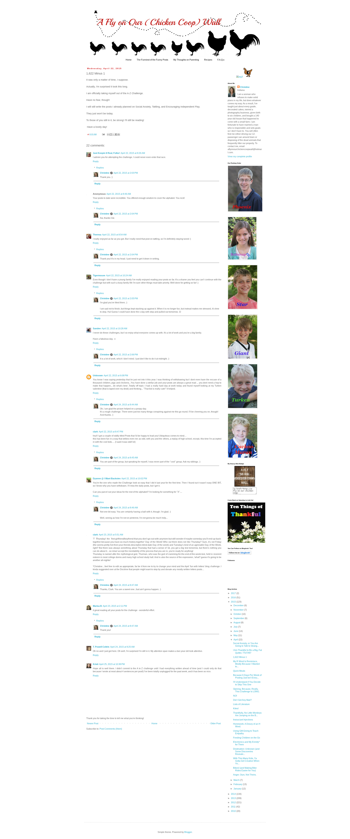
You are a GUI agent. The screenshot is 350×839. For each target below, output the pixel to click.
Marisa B (97, 606)
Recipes (208, 60)
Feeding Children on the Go (246, 738)
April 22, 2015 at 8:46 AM (119, 194)
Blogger (188, 832)
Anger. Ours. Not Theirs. (244, 775)
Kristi (95, 664)
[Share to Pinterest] (118, 134)
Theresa (97, 234)
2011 (233, 807)
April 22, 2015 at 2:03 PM (125, 173)
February (238, 784)
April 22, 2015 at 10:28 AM (114, 328)
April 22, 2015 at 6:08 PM (116, 375)
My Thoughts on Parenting (186, 60)
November (239, 610)
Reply (96, 161)
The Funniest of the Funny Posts (152, 60)
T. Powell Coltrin (101, 647)
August (237, 622)
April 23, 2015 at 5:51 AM (111, 535)
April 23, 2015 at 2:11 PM (115, 606)
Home (129, 60)
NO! (235, 696)
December (239, 605)
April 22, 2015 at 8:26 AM (133, 153)
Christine (104, 173)
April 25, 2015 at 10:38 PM (112, 664)
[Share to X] (113, 134)
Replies (100, 168)
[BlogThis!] (111, 134)
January (238, 788)
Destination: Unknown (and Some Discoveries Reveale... (246, 751)
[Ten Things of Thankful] (246, 542)
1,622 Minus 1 (240, 657)
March (237, 780)
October (238, 614)
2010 (233, 811)
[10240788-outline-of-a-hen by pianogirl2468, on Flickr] (248, 77)
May (236, 635)
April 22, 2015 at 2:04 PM (125, 214)
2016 (233, 597)
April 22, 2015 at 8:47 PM (111, 431)
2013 (233, 798)
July (236, 627)
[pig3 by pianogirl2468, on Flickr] (239, 77)
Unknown (98, 375)
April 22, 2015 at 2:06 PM (125, 354)
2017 (233, 593)
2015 (233, 602)
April (236, 639)
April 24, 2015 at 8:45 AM (125, 457)
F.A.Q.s (220, 60)
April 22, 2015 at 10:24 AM (119, 275)
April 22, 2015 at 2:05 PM (125, 298)
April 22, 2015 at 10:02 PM (134, 478)
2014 (233, 794)
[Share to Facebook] (116, 134)
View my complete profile (240, 156)
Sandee (97, 328)
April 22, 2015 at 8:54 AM (114, 234)
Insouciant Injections (243, 719)
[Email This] (108, 134)
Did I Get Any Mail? (242, 700)
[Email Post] (103, 134)
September (239, 618)
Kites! (236, 708)
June (236, 631)
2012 (233, 802)
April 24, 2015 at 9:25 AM (122, 647)
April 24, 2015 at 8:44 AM (125, 404)
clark (95, 431)
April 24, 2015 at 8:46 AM (125, 507)
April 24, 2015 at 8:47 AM (125, 585)
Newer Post (92, 723)
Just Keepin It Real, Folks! (106, 153)
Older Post (215, 723)
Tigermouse (99, 275)
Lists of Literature (241, 704)
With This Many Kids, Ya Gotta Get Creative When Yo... (246, 761)
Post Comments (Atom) (111, 729)
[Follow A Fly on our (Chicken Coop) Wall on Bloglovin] (239, 554)
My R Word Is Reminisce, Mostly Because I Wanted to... (246, 664)
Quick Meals (239, 671)
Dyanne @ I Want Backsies (107, 478)
